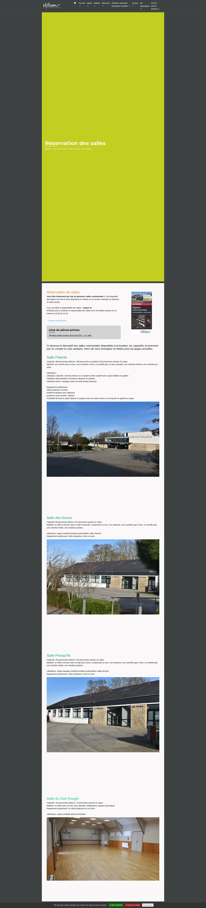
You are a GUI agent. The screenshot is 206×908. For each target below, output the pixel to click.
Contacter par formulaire (57, 321)
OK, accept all (116, 905)
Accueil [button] (82, 3)
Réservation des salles (80, 149)
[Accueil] (56, 6)
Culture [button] (135, 3)
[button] (75, 3)
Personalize (147, 905)
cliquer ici (87, 308)
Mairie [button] (89, 3)
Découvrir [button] (106, 3)
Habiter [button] (97, 3)
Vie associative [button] (144, 4)
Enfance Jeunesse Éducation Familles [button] (120, 4)
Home (48, 149)
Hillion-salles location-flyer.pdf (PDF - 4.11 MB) (70, 335)
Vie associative (60, 149)
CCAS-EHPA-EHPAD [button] (154, 6)
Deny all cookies (133, 905)
